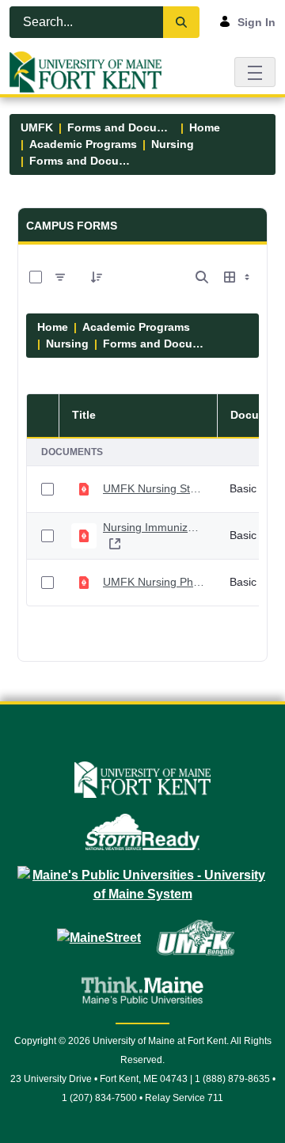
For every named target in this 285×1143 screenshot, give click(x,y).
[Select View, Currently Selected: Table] (238, 277)
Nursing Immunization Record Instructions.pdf (153, 527)
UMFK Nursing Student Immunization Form (153, 488)
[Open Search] (202, 277)
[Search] (181, 22)
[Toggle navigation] (255, 71)
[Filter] (60, 277)
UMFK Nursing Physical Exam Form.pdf (153, 581)
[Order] (96, 277)
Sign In (257, 22)
